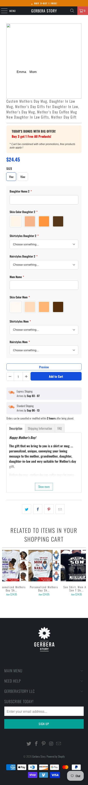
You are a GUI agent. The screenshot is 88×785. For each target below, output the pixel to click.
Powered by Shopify (56, 756)
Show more (44, 486)
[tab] (15, 428)
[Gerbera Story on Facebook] (36, 744)
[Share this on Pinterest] (48, 509)
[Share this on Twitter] (26, 509)
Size (9, 168)
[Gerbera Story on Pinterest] (44, 744)
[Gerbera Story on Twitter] (29, 744)
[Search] (72, 10)
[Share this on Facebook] (37, 509)
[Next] (84, 579)
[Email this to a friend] (60, 509)
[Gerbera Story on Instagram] (51, 744)
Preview (44, 367)
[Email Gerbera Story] (59, 744)
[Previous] (4, 579)
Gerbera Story (44, 10)
